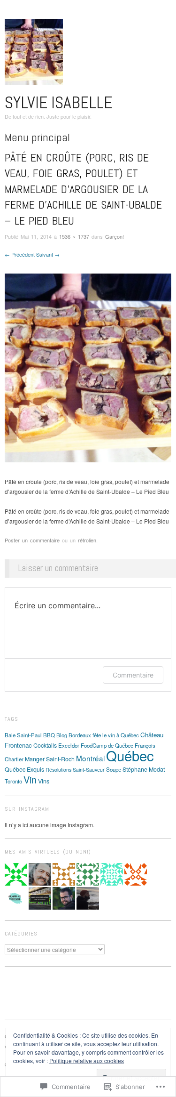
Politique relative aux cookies (86, 1061)
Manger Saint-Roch (50, 759)
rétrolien (87, 540)
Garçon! (114, 236)
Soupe (113, 769)
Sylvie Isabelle (58, 102)
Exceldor (68, 745)
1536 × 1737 (74, 236)
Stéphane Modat (143, 769)
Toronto (13, 781)
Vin (30, 779)
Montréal (90, 758)
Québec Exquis (24, 769)
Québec (130, 755)
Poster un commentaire (32, 540)
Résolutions (58, 769)
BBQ (49, 735)
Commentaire (133, 675)
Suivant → (48, 254)
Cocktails (45, 745)
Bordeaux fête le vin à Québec (104, 735)
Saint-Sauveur (89, 769)
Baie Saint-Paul (23, 735)
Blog (61, 735)
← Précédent (20, 254)
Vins (43, 781)
